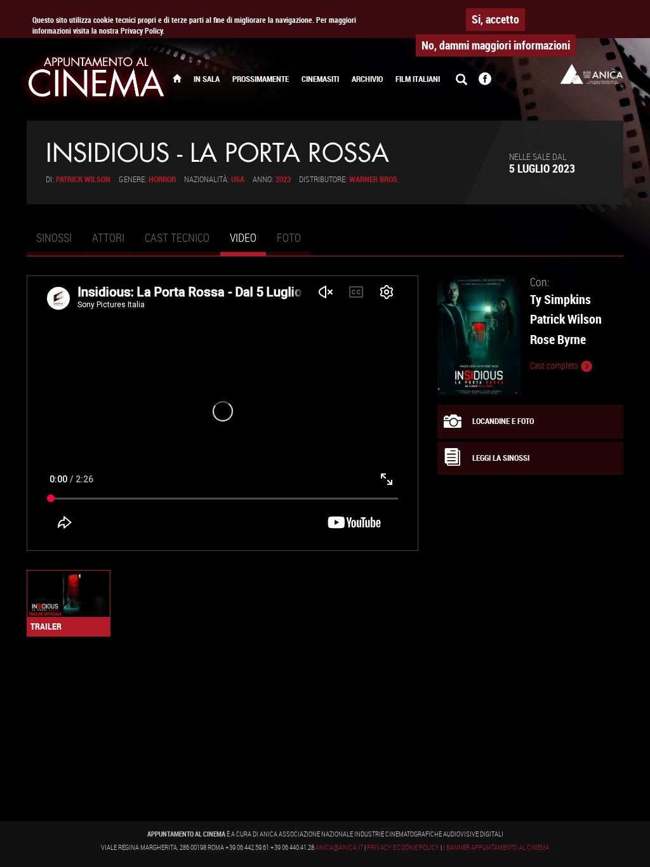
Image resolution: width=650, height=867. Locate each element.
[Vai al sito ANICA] (591, 73)
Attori (108, 237)
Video (248, 243)
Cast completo (555, 365)
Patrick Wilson (83, 179)
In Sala (207, 79)
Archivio (367, 79)
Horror (162, 179)
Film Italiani (417, 79)
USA (237, 179)
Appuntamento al (96, 79)
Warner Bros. (374, 179)
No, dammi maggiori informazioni (495, 45)
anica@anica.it (339, 847)
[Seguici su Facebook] (485, 80)
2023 (283, 179)
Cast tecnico (177, 237)
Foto (289, 237)
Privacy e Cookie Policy (403, 847)
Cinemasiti (320, 79)
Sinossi (54, 237)
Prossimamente (260, 79)
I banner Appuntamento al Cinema (496, 847)
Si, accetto (495, 19)
